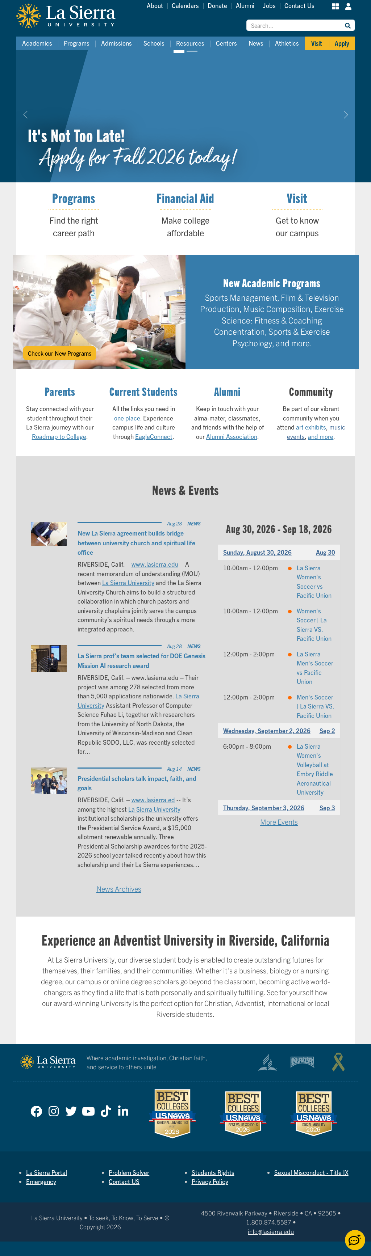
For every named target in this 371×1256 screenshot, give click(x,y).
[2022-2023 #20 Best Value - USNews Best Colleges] (243, 1113)
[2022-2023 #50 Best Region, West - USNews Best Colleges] (172, 1113)
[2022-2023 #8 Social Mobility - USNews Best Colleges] (313, 1113)
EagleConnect (153, 436)
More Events (279, 821)
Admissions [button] (116, 43)
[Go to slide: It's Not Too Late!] (179, 51)
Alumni (227, 391)
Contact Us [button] (299, 5)
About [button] (155, 5)
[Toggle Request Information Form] (355, 1240)
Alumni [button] (245, 5)
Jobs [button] (269, 5)
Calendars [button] (185, 5)
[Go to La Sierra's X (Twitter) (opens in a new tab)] (71, 1109)
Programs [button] (76, 43)
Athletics (287, 43)
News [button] (256, 43)
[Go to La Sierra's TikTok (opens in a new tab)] (105, 1109)
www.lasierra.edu (155, 564)
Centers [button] (226, 43)
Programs (73, 198)
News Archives (118, 888)
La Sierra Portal (46, 1172)
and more (320, 436)
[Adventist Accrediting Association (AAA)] (267, 1062)
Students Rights (213, 1172)
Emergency (41, 1181)
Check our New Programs (59, 353)
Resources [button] (190, 43)
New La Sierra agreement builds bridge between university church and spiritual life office (136, 542)
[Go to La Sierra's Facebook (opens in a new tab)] (36, 1109)
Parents (60, 391)
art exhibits (311, 427)
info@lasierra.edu (271, 1231)
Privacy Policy (210, 1181)
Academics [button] (37, 43)
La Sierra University (128, 582)
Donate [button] (217, 5)
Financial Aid (185, 198)
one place (127, 418)
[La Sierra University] (74, 16)
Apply (342, 43)
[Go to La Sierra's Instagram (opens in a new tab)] (53, 1109)
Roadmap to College (59, 436)
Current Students (143, 391)
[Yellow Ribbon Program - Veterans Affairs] (338, 1062)
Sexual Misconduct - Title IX (311, 1172)
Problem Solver (129, 1172)
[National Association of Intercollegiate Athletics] (303, 1062)
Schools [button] (153, 43)
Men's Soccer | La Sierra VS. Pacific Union (315, 706)
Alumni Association (231, 436)
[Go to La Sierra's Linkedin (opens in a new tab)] (123, 1109)
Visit (297, 198)
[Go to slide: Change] (192, 51)
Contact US (124, 1181)
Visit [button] (316, 43)
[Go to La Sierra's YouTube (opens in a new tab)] (88, 1109)
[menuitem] (37, 43)
